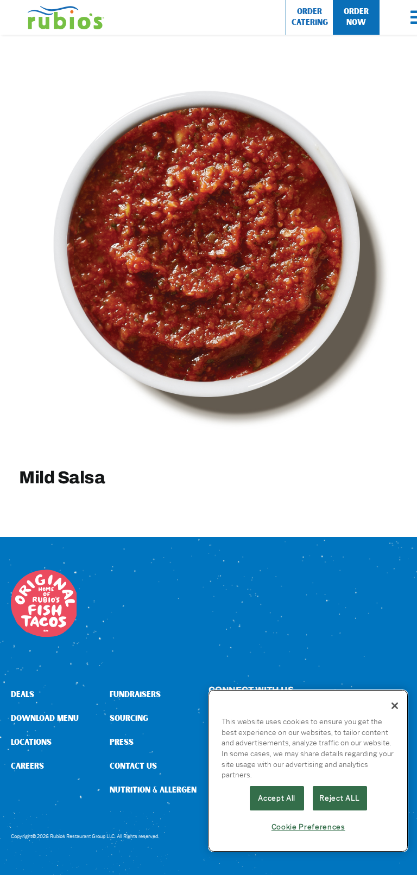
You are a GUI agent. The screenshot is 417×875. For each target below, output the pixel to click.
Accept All (276, 798)
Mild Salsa (62, 477)
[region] (308, 770)
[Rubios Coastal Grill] (66, 10)
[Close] (395, 706)
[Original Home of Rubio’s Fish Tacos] (44, 574)
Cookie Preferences (308, 826)
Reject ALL (339, 798)
